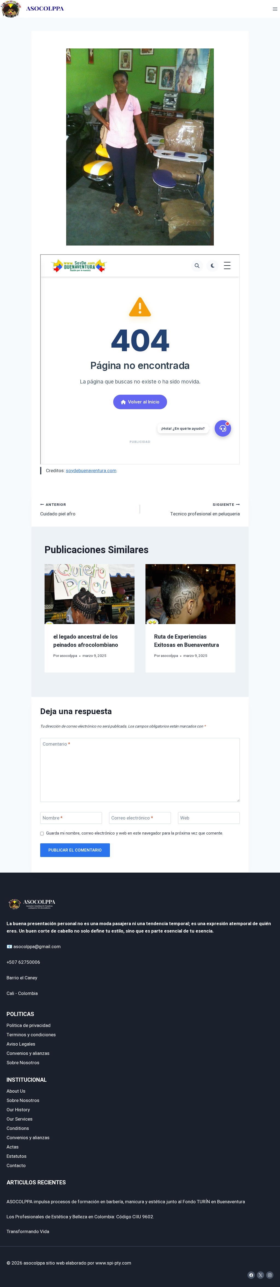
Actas (13, 1147)
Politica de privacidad (29, 1025)
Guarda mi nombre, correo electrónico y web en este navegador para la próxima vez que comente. (134, 833)
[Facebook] (251, 1275)
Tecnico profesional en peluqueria (205, 510)
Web (184, 818)
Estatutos (17, 1156)
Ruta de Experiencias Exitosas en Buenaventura (186, 641)
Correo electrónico (132, 818)
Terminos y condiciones (31, 1034)
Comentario (56, 744)
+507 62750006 (23, 962)
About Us (16, 1091)
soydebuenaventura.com (91, 470)
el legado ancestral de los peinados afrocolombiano (85, 641)
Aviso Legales (21, 1044)
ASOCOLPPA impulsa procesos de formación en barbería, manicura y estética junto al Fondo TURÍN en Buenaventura (126, 1201)
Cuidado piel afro (57, 510)
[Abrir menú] (275, 9)
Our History (18, 1109)
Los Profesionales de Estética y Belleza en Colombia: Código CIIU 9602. (80, 1216)
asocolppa (68, 656)
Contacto (16, 1165)
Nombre (53, 818)
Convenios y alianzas (28, 1053)
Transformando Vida (28, 1231)
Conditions (18, 1128)
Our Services (20, 1119)
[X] (260, 1275)
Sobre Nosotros (23, 1062)
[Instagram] (269, 1275)
